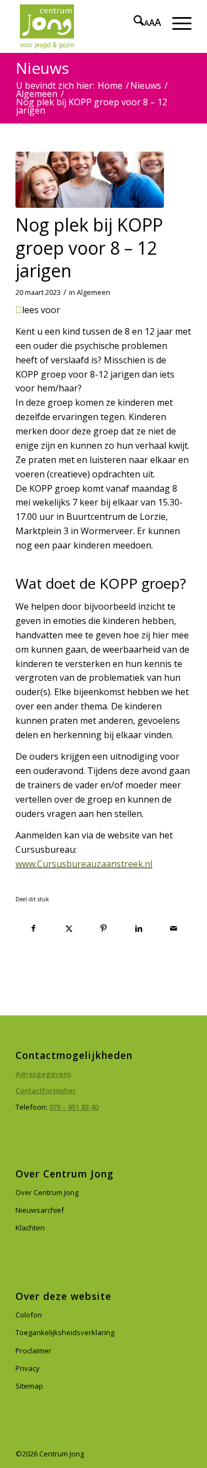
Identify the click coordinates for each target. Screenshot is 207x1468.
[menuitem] (133, 22)
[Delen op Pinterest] (104, 928)
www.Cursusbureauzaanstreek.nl (83, 864)
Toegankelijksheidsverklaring (64, 1332)
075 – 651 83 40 (73, 1107)
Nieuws (42, 67)
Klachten (30, 1228)
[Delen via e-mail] (174, 928)
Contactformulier (45, 1090)
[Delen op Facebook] (33, 928)
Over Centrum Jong (46, 1192)
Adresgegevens (43, 1074)
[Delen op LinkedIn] (138, 928)
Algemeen (93, 292)
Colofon (28, 1315)
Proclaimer (33, 1351)
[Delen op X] (68, 928)
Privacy (27, 1368)
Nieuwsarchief (39, 1210)
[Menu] (176, 22)
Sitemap (29, 1386)
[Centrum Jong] (86, 26)
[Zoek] (133, 22)
